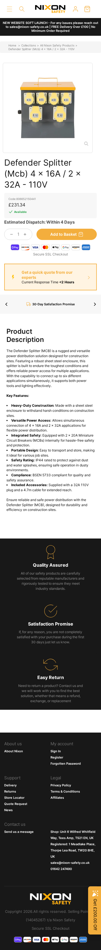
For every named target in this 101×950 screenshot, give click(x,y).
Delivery (10, 785)
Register (56, 757)
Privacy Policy (60, 785)
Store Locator (14, 798)
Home (12, 45)
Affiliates (57, 798)
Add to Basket (63, 234)
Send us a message (19, 832)
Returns (10, 791)
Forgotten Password (65, 764)
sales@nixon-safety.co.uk (69, 863)
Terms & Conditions (65, 791)
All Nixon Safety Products (57, 45)
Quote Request (15, 804)
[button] (9, 9)
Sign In (55, 751)
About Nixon (13, 751)
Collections (28, 45)
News (8, 810)
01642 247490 (61, 869)
